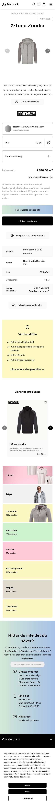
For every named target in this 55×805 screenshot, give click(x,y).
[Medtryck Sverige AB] (10, 4)
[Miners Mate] (26, 113)
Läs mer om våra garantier (26, 369)
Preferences (27, 798)
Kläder (14, 14)
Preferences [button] (24, 777)
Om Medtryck (11, 739)
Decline (27, 792)
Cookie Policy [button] (14, 774)
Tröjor (24, 14)
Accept (27, 785)
